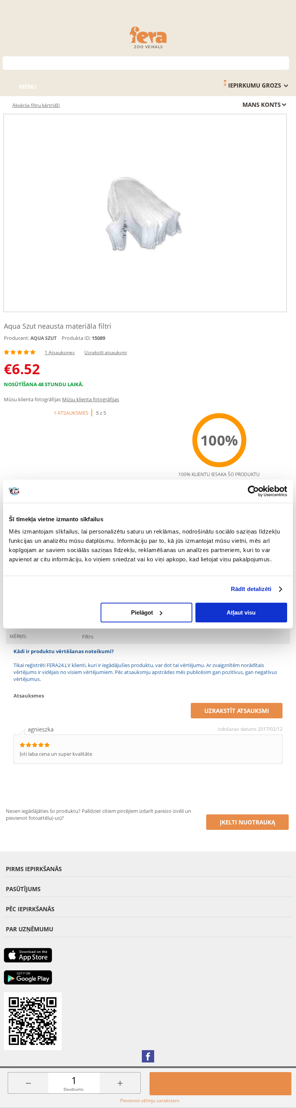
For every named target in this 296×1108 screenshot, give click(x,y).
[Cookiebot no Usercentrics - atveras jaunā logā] (253, 491)
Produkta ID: (76, 337)
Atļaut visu (241, 612)
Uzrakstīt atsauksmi (105, 352)
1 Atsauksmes (60, 352)
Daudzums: (74, 1089)
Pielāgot (142, 612)
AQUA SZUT (43, 338)
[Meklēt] (283, 62)
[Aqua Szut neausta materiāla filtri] (145, 213)
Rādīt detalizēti (251, 589)
